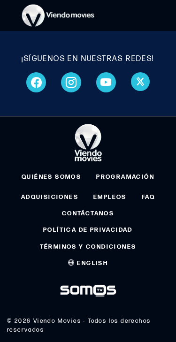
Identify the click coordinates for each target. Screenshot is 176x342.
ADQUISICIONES (49, 197)
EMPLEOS (110, 197)
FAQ (148, 197)
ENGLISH (91, 263)
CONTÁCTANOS (88, 213)
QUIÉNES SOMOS (51, 177)
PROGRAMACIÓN (125, 177)
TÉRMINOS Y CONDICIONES (88, 247)
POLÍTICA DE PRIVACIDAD (88, 230)
